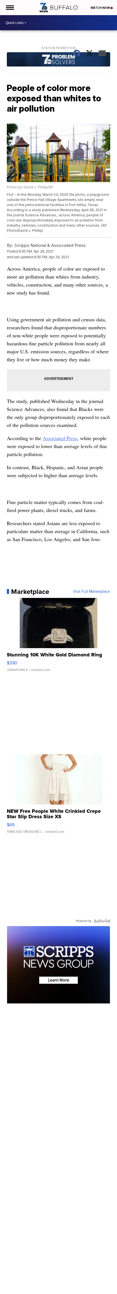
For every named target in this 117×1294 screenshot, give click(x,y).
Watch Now (100, 7)
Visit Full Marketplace (91, 592)
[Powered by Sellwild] (102, 921)
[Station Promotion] (58, 60)
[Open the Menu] (9, 7)
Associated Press (60, 438)
